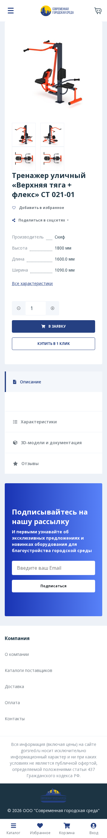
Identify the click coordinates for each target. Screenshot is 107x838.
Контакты (15, 718)
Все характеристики (32, 283)
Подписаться (53, 586)
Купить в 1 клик (53, 343)
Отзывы (29, 463)
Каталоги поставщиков (28, 670)
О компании (17, 654)
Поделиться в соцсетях (42, 220)
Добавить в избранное (41, 207)
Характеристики (38, 422)
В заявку (57, 326)
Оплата (12, 702)
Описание (30, 382)
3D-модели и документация (51, 442)
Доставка (14, 686)
